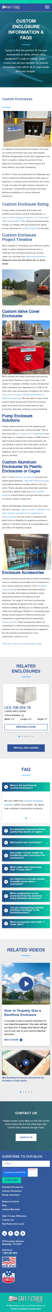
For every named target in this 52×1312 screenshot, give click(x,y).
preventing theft (9, 622)
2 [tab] (22, 736)
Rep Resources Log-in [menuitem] (13, 1224)
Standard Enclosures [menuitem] (12, 1187)
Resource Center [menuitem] (10, 1202)
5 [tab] (30, 736)
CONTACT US (26, 1137)
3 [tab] (24, 736)
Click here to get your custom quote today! (22, 644)
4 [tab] (27, 736)
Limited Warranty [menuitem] (11, 1209)
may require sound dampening (29, 434)
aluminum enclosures (24, 477)
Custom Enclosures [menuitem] (12, 1191)
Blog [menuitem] (4, 1206)
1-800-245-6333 (9, 1253)
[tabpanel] (26, 708)
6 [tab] (33, 736)
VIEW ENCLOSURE (26, 727)
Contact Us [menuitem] (8, 1220)
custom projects (29, 229)
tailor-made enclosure (36, 257)
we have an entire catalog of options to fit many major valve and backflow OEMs (25, 217)
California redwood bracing (36, 481)
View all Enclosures (26, 748)
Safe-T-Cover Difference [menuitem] (14, 1216)
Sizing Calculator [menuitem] (11, 1195)
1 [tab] (19, 736)
